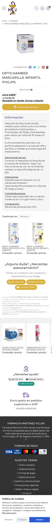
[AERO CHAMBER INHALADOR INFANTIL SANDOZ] (38, 233)
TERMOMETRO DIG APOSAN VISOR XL (36, 349)
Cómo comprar (27, 465)
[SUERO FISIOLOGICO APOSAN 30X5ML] (13, 334)
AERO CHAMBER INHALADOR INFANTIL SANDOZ (38, 248)
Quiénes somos (27, 469)
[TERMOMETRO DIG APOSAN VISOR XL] (38, 334)
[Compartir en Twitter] (34, 67)
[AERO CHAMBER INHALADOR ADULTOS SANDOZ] (13, 233)
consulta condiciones (26, 408)
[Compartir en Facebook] (30, 67)
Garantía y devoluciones (27, 481)
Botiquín (14, 308)
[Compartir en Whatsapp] (39, 67)
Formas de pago (26, 473)
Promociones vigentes (27, 485)
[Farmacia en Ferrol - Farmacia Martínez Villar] (12, 8)
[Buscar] (36, 8)
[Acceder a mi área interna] (42, 8)
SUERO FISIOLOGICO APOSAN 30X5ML (12, 349)
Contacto (27, 493)
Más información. (9, 513)
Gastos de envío (26, 477)
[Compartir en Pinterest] (43, 67)
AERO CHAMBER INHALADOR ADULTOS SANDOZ (13, 248)
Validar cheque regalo (27, 489)
